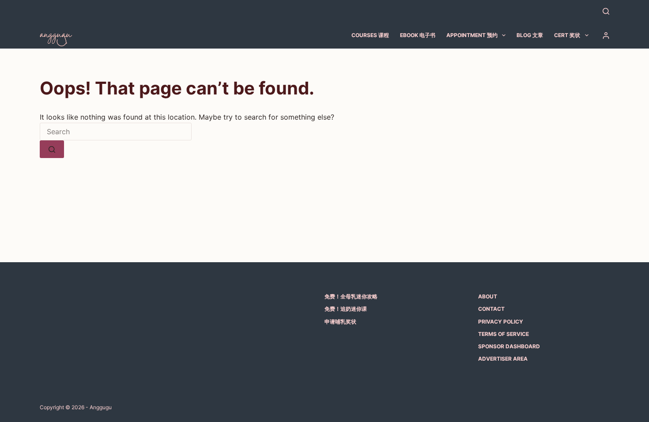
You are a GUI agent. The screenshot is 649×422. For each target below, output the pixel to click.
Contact (491, 308)
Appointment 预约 (472, 35)
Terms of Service (503, 334)
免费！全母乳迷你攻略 (350, 296)
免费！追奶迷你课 (345, 308)
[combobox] (116, 131)
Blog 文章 (530, 35)
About (487, 296)
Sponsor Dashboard (509, 346)
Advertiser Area (503, 358)
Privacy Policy (500, 321)
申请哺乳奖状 (340, 321)
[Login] (606, 35)
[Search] (606, 11)
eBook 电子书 (417, 35)
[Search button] (52, 149)
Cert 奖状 (567, 35)
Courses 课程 (370, 35)
